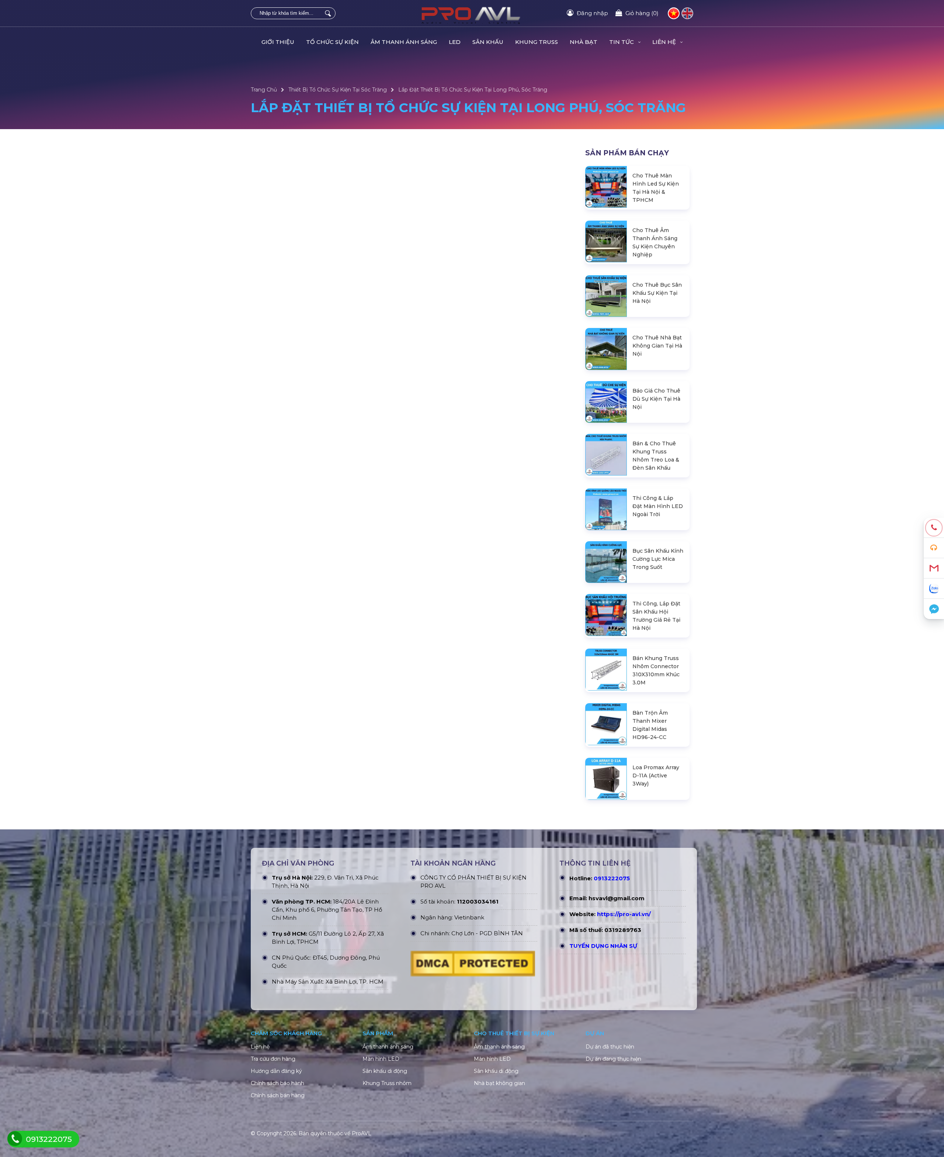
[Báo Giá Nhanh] (934, 548)
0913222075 (612, 878)
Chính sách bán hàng (278, 1095)
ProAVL (361, 1133)
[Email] (934, 568)
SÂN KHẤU (487, 41)
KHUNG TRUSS (536, 41)
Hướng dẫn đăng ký (276, 1071)
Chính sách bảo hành (277, 1083)
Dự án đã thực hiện (610, 1046)
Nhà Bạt (583, 41)
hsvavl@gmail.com (617, 898)
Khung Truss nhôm (387, 1083)
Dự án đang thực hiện (613, 1059)
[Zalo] (934, 588)
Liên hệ (260, 1046)
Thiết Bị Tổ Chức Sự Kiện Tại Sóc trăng (337, 89)
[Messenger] (934, 609)
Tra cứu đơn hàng (273, 1059)
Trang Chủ (264, 89)
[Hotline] (934, 528)
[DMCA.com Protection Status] (472, 965)
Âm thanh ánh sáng (387, 1046)
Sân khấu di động (384, 1071)
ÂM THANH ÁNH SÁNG (404, 41)
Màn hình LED (380, 1059)
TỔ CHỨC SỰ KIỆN (332, 41)
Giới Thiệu (277, 41)
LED (455, 41)
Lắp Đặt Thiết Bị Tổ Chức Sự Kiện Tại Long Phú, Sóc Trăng (472, 89)
